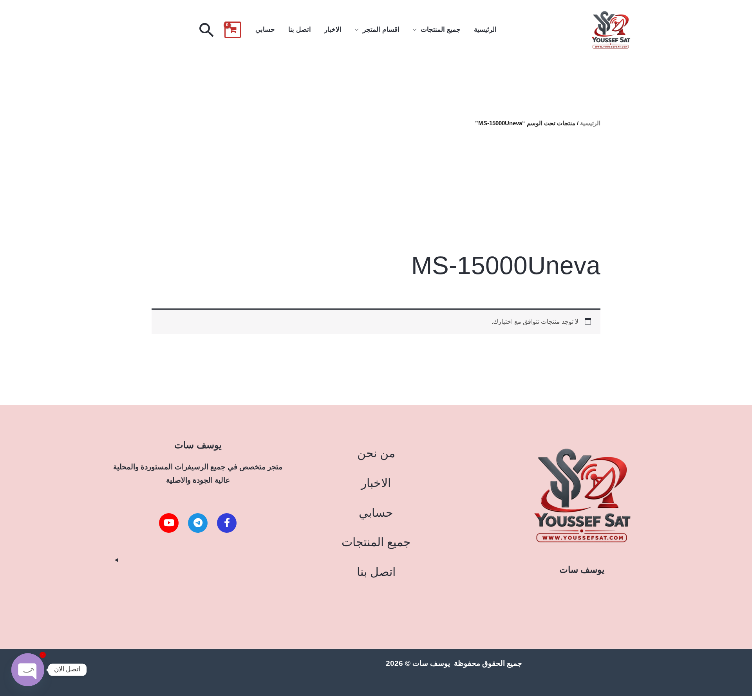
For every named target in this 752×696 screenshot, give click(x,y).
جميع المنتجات (441, 29)
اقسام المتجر (381, 29)
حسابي (265, 29)
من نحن (376, 453)
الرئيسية (485, 29)
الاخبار (333, 29)
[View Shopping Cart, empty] (232, 30)
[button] (207, 30)
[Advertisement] (375, 189)
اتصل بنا (299, 29)
